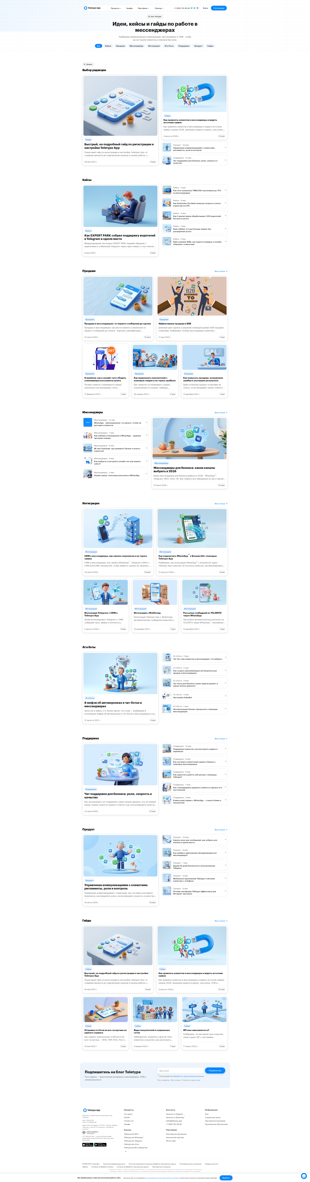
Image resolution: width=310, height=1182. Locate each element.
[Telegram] (191, 8)
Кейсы (108, 46)
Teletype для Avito (131, 1144)
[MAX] (197, 8)
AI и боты (169, 46)
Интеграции (154, 46)
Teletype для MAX (131, 1133)
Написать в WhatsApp (175, 1117)
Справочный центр (213, 1117)
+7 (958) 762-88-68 (182, 8)
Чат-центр (128, 1113)
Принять (226, 1178)
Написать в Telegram (174, 1113)
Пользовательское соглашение (190, 1164)
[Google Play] (100, 1145)
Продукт (198, 46)
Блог (207, 1113)
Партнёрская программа (176, 1133)
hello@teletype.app (174, 1120)
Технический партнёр (175, 1137)
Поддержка (183, 46)
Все (98, 46)
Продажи (120, 46)
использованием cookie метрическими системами (162, 1178)
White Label (171, 1140)
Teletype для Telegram (133, 1140)
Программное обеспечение (216, 1124)
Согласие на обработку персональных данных (133, 1167)
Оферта (85, 1167)
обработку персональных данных (188, 1075)
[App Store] (87, 1145)
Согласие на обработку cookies (102, 1167)
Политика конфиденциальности (114, 1164)
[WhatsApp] (194, 8)
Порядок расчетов (211, 1164)
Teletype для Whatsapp (134, 1137)
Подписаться (215, 1070)
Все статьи (220, 271)
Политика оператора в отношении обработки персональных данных (152, 1164)
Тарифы (129, 8)
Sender (127, 1117)
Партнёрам (143, 8)
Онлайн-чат (129, 1120)
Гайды (210, 46)
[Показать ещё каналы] (125, 1151)
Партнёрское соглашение (161, 1167)
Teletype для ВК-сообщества (135, 1147)
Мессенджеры (136, 46)
